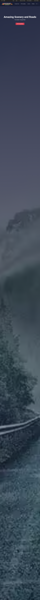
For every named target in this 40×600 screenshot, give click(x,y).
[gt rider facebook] (1, 0)
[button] (37, 3)
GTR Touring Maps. (29, 0)
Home (13, 0)
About (16, 0)
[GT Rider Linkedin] (3, 0)
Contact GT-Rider (36, 0)
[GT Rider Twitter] (4, 0)
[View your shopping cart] (36, 3)
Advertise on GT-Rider (22, 0)
